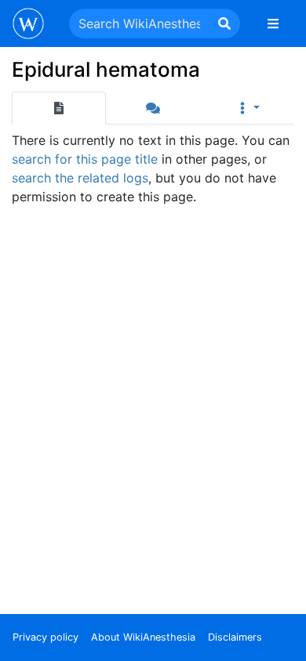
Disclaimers (235, 637)
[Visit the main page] (28, 25)
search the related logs (80, 178)
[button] (247, 108)
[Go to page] (224, 23)
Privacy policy (45, 637)
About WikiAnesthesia (143, 637)
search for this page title (85, 159)
